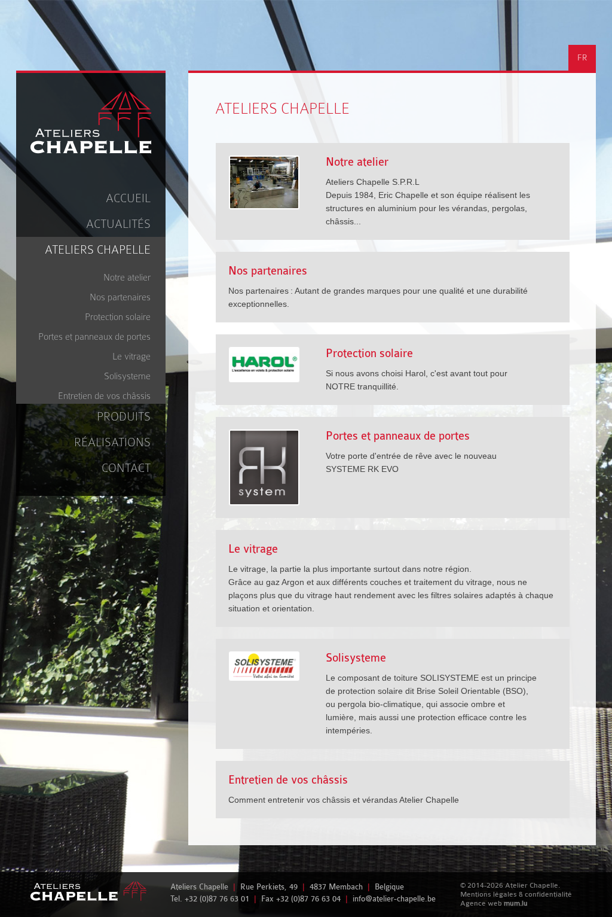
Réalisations (112, 442)
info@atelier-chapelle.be (394, 898)
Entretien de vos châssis (104, 396)
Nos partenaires (120, 297)
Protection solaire (118, 317)
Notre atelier (127, 277)
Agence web (481, 903)
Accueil (128, 198)
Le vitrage (131, 356)
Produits (124, 417)
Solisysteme (127, 376)
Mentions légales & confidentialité (516, 894)
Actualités (118, 224)
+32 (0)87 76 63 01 (217, 898)
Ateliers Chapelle (98, 250)
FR (582, 57)
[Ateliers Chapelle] (91, 122)
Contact (126, 468)
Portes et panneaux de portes (94, 336)
